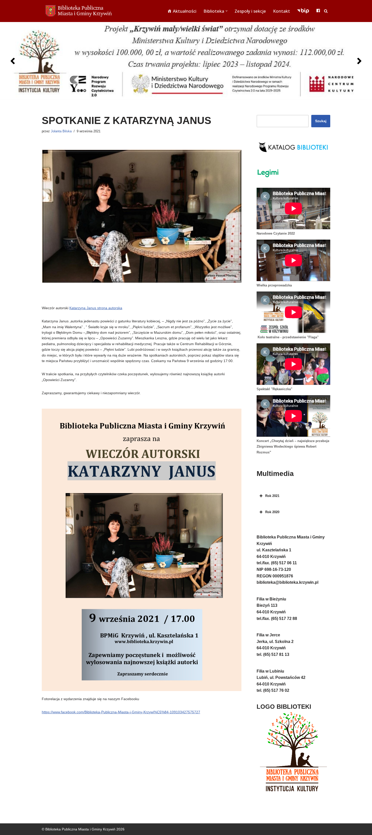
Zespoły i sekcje (250, 11)
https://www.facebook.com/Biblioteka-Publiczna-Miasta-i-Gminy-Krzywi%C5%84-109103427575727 (121, 712)
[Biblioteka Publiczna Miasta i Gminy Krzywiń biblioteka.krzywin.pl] (80, 11)
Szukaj (320, 121)
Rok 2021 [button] (272, 496)
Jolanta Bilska (61, 131)
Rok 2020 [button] (272, 512)
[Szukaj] (326, 11)
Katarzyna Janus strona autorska (95, 308)
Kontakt (281, 11)
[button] (226, 11)
